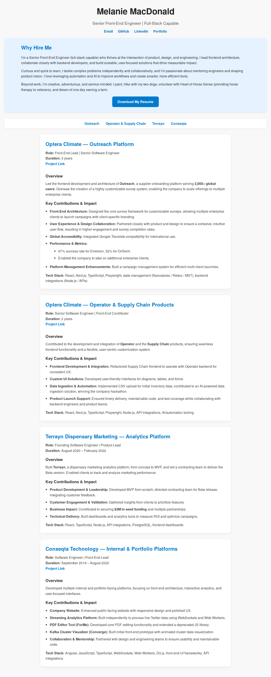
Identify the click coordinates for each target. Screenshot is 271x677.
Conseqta (179, 123)
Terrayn (158, 123)
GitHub (123, 31)
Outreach (91, 123)
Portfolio (160, 31)
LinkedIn (141, 31)
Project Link (55, 163)
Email (108, 31)
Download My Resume (135, 101)
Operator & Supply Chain (126, 123)
